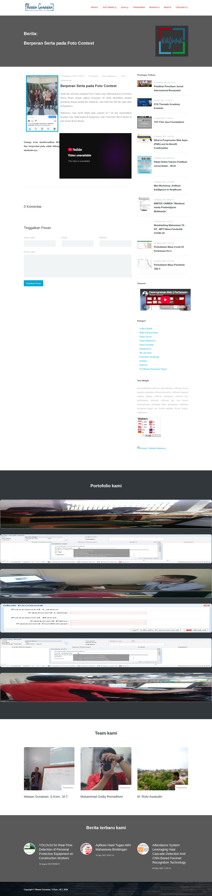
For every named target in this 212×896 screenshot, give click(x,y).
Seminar (143, 360)
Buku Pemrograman (148, 332)
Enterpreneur (145, 348)
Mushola (154, 7)
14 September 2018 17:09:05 (72, 76)
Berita (167, 7)
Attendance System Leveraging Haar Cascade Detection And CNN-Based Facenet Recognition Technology (169, 853)
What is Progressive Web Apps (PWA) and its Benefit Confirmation (171, 144)
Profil (94, 7)
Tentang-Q (181, 7)
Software (143, 364)
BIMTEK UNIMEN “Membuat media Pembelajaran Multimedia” (169, 207)
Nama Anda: (29, 237)
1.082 (123, 76)
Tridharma (139, 7)
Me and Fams (145, 352)
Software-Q (109, 7)
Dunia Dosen (145, 336)
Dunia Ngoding (146, 344)
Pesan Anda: (29, 251)
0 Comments (93, 76)
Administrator (66, 80)
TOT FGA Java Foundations (169, 122)
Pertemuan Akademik (149, 356)
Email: (64, 237)
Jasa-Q (124, 7)
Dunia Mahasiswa (109, 76)
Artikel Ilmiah (145, 328)
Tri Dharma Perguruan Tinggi (153, 368)
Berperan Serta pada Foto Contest (88, 86)
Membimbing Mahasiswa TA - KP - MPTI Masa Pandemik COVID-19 (169, 229)
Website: (103, 237)
